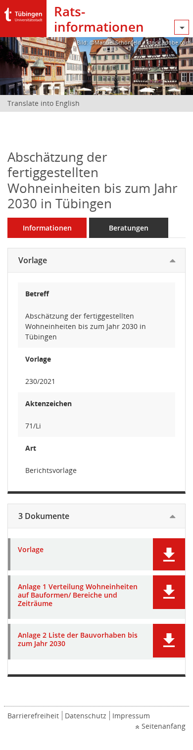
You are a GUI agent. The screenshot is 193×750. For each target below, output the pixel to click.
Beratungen (128, 228)
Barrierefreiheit (33, 715)
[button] (169, 554)
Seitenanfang (164, 726)
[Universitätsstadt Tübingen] (23, 12)
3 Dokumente (43, 516)
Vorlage (32, 260)
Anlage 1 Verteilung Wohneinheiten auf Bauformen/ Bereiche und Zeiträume (78, 595)
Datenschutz (85, 715)
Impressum (131, 715)
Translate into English (43, 103)
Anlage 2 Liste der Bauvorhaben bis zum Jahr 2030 (78, 639)
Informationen (47, 228)
